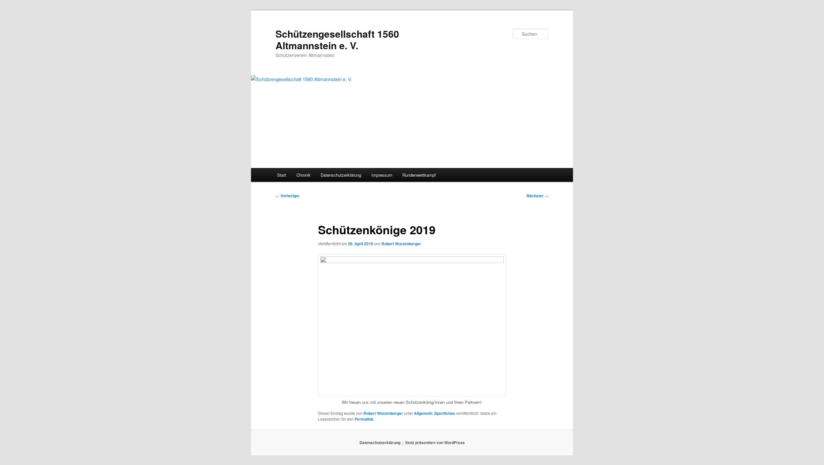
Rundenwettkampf (419, 175)
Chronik (303, 175)
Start (281, 175)
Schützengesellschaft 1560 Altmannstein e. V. (337, 39)
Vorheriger (288, 196)
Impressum (381, 175)
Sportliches (444, 413)
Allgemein (423, 413)
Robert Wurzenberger (401, 243)
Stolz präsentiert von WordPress (435, 442)
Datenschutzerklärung (341, 175)
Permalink (364, 419)
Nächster (537, 196)
